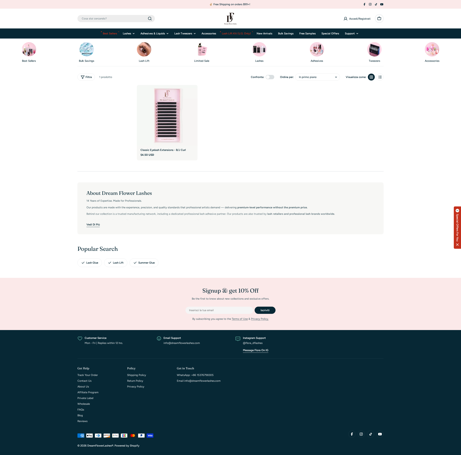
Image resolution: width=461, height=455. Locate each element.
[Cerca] (150, 18)
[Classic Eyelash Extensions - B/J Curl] (167, 115)
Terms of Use (240, 318)
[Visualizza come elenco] (380, 77)
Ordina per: (287, 77)
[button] (457, 227)
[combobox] (116, 18)
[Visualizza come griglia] (371, 77)
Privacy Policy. (260, 318)
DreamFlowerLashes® (100, 445)
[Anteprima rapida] (193, 92)
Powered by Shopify (127, 445)
